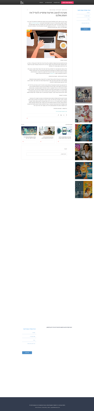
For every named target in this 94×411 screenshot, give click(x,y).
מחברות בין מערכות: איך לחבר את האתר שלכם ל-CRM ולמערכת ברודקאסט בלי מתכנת (64, 137)
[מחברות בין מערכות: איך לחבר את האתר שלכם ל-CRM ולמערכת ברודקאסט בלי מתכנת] (64, 130)
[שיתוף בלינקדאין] (61, 115)
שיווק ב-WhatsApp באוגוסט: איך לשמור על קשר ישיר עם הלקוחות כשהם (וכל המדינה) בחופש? (30, 137)
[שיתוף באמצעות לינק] (58, 115)
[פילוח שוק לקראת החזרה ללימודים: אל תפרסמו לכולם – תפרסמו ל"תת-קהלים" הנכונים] (47, 130)
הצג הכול (22, 124)
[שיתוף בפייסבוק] (66, 115)
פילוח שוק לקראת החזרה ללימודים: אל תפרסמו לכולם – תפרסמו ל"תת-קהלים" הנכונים (47, 137)
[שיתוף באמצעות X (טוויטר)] (63, 115)
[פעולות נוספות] (27, 9)
